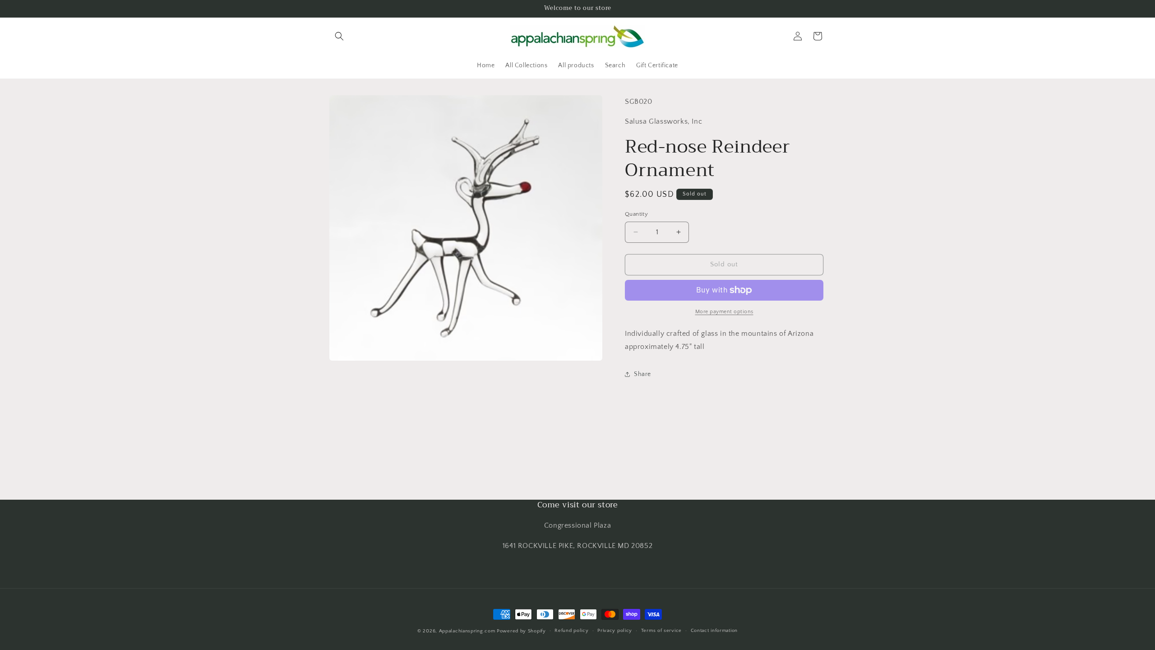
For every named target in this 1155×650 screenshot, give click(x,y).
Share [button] (642, 374)
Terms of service (661, 630)
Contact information (714, 630)
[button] (339, 36)
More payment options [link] (724, 312)
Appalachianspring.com (467, 631)
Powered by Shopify (521, 631)
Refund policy (571, 630)
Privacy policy (614, 630)
